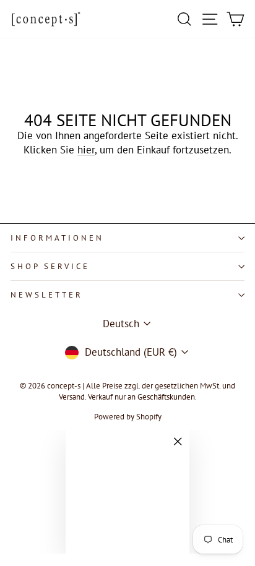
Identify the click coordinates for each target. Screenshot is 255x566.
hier (86, 150)
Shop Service (50, 266)
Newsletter (47, 294)
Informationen (57, 238)
